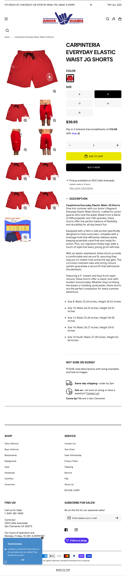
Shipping (69, 467)
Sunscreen (10, 484)
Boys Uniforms (12, 449)
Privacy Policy (71, 461)
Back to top (63, 569)
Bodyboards (11, 455)
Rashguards (10, 461)
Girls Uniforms (11, 443)
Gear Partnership (73, 455)
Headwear (10, 472)
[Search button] (7, 30)
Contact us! (92, 393)
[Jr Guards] (63, 18)
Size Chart (70, 449)
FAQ (66, 478)
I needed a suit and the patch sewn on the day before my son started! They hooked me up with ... (23, 552)
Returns (68, 472)
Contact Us (70, 443)
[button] (93, 198)
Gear (7, 467)
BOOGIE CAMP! (72, 490)
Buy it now (94, 167)
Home (7, 37)
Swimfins (9, 478)
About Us (69, 484)
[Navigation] (6, 18)
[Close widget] (42, 538)
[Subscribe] (117, 518)
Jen (22, 560)
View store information (81, 188)
